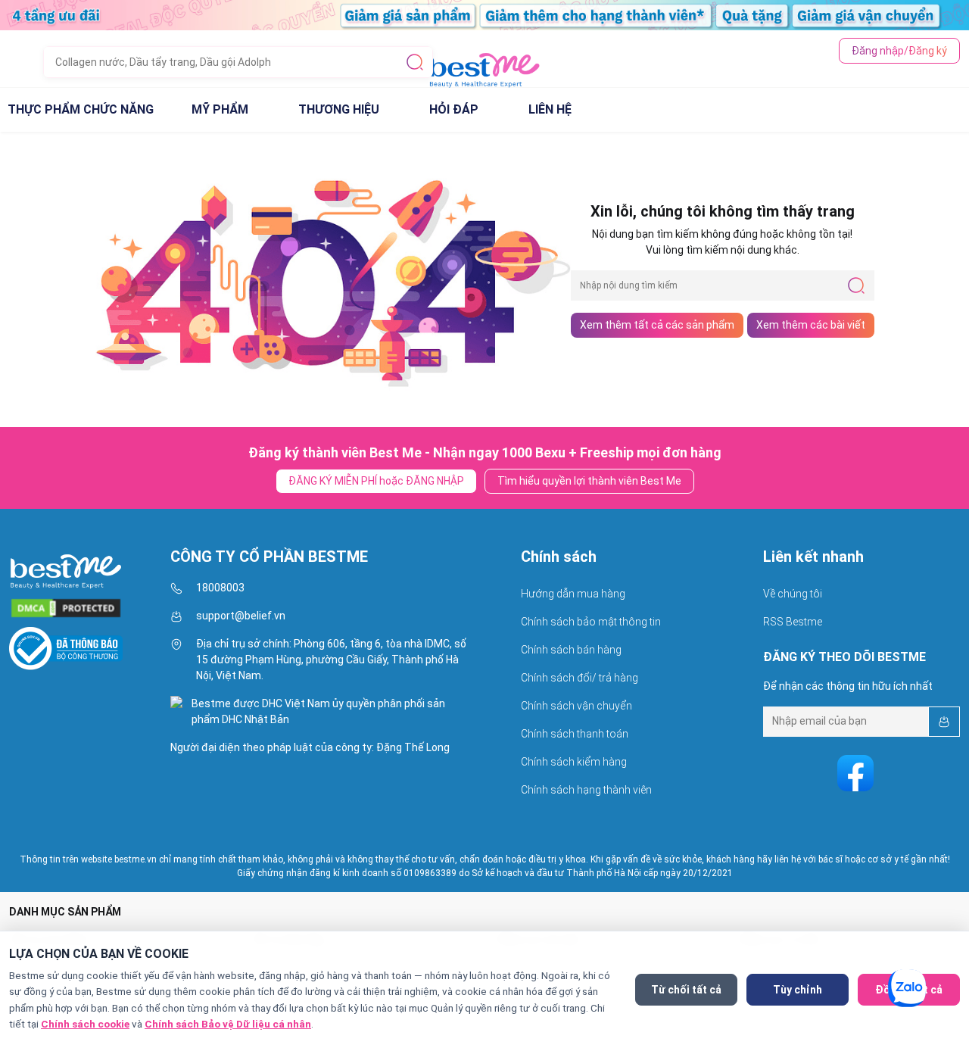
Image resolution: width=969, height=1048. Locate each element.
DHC (233, 719)
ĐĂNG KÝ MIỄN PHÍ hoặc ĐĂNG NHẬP (376, 481)
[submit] (414, 50)
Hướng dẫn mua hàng (573, 594)
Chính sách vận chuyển (576, 706)
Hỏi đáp (453, 109)
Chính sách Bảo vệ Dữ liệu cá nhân (228, 1024)
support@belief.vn (240, 616)
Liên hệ (550, 109)
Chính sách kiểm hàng (574, 762)
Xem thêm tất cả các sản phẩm (657, 325)
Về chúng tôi (792, 594)
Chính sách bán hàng (571, 650)
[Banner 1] (484, 14)
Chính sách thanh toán (574, 734)
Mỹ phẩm (220, 109)
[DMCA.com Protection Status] (66, 603)
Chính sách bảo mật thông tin (591, 622)
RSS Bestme (792, 622)
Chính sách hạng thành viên (586, 790)
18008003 (220, 588)
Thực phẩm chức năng (81, 109)
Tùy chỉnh (797, 990)
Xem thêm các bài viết (810, 325)
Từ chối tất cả (686, 990)
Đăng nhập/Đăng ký (899, 39)
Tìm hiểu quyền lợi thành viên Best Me (589, 481)
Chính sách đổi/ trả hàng (579, 678)
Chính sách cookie (85, 1024)
